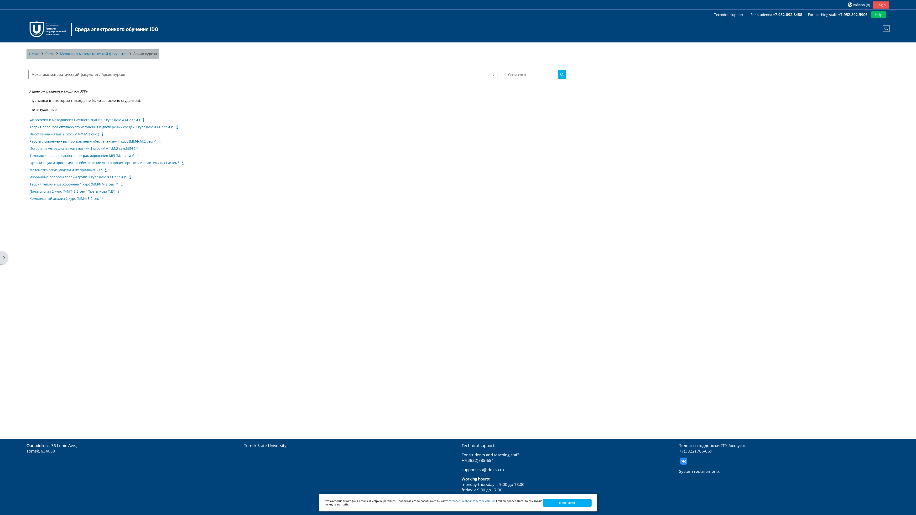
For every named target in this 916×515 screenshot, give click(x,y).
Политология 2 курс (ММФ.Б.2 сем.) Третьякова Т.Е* (72, 191)
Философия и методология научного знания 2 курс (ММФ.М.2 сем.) (85, 120)
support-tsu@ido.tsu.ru (483, 469)
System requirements (699, 471)
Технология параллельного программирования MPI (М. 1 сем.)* (82, 155)
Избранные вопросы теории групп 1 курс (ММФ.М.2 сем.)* (78, 177)
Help (878, 14)
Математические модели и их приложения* (66, 170)
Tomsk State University (265, 445)
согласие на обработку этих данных (472, 501)
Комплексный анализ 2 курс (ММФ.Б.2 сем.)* (66, 198)
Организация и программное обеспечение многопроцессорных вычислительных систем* (104, 162)
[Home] (91, 29)
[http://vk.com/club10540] (683, 460)
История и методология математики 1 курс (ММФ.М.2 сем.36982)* (84, 148)
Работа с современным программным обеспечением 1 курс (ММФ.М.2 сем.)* (93, 141)
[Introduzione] (144, 119)
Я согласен (567, 502)
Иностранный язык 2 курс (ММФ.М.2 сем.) (64, 134)
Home (34, 54)
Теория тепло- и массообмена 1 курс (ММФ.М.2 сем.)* (74, 184)
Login (881, 4)
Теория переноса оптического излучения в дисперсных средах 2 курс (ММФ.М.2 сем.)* (102, 127)
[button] (859, 4)
